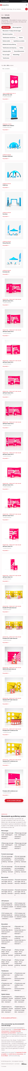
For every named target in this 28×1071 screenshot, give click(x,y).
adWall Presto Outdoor (8, 125)
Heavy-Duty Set (7, 243)
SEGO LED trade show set (9, 669)
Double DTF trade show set (9, 607)
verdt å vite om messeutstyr (16, 1054)
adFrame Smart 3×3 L (8, 362)
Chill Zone (5, 185)
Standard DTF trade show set (10, 699)
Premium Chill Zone (8, 156)
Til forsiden (3, 1066)
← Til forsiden (24, 1)
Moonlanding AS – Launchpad (13, 1063)
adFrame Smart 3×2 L (8, 392)
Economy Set (6, 272)
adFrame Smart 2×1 (7, 546)
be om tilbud (4, 1055)
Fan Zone (5, 214)
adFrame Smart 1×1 (7, 577)
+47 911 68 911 (6, 1)
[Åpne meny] (26, 5)
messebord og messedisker (8, 1032)
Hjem (2, 15)
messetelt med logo (15, 1031)
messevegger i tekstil (19, 1029)
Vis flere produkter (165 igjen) (14, 800)
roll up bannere (5, 1031)
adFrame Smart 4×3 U (8, 423)
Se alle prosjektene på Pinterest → (9, 1017)
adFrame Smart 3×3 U (8, 331)
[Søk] (26, 9)
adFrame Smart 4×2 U (8, 454)
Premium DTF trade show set (10, 638)
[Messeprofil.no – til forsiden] (4, 5)
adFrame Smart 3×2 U (8, 515)
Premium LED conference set (10, 791)
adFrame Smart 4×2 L (8, 300)
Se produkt (5, 99)
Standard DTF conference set (10, 761)
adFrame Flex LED (7, 94)
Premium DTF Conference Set (10, 730)
